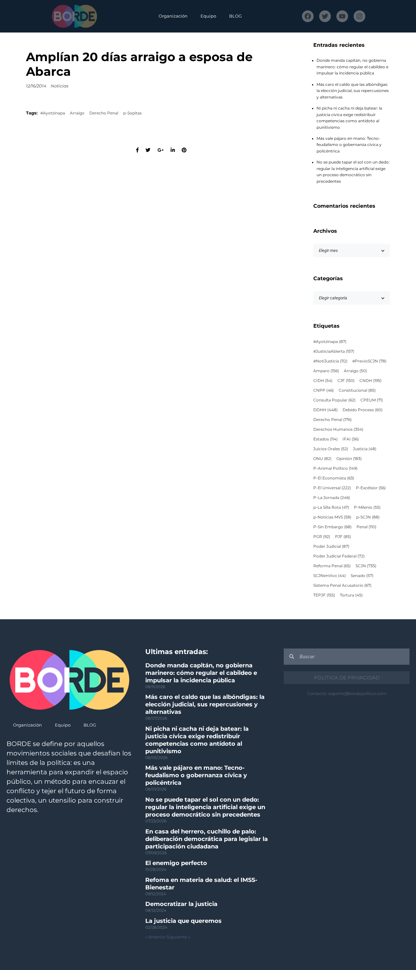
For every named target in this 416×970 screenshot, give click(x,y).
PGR (321, 536)
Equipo (208, 16)
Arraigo (77, 113)
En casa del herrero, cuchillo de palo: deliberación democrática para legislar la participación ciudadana (206, 839)
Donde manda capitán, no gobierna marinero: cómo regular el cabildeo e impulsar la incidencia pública (352, 66)
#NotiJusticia (330, 361)
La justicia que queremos (183, 920)
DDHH (325, 410)
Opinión (349, 458)
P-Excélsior (371, 488)
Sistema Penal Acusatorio (342, 585)
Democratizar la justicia (181, 904)
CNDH (370, 380)
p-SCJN (368, 517)
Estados (325, 439)
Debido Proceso (363, 410)
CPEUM (371, 400)
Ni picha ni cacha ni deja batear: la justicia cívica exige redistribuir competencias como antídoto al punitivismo (197, 740)
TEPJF (324, 595)
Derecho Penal (103, 113)
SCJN (366, 566)
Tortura (351, 595)
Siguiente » (178, 937)
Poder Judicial (331, 546)
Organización (173, 16)
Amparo (326, 371)
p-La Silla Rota (331, 507)
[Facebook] (308, 16)
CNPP (323, 390)
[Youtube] (342, 16)
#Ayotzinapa (52, 113)
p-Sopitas (132, 113)
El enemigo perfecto (176, 863)
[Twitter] (325, 16)
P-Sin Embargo (332, 527)
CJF (346, 380)
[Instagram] (359, 16)
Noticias (59, 86)
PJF (343, 536)
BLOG (235, 16)
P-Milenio (367, 507)
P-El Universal (332, 488)
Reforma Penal (332, 566)
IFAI (351, 439)
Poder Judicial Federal (339, 556)
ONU (322, 458)
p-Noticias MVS (332, 517)
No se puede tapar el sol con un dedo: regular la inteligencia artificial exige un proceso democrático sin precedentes (205, 807)
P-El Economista (333, 478)
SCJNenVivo (329, 575)
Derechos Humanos (338, 429)
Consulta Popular (334, 400)
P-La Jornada (331, 497)
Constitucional (357, 390)
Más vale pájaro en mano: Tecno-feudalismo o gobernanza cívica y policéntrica (349, 144)
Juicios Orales (330, 449)
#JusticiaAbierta (333, 351)
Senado (362, 575)
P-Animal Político (335, 468)
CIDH (322, 380)
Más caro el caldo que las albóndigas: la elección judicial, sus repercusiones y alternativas (353, 90)
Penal (366, 527)
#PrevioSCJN (369, 361)
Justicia (364, 449)
